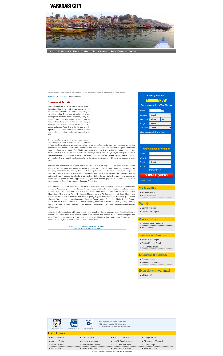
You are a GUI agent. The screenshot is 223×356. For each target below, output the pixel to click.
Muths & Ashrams (89, 348)
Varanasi (51, 97)
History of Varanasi (118, 51)
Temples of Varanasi (152, 235)
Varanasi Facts (57, 341)
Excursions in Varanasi (154, 270)
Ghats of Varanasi (99, 51)
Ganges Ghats (150, 337)
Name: (143, 153)
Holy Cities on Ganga (122, 345)
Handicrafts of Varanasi (151, 263)
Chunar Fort (147, 275)
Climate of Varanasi (90, 337)
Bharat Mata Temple (150, 239)
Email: (143, 158)
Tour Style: (144, 128)
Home (51, 51)
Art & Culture (62, 97)
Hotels (76, 51)
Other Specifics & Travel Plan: (152, 132)
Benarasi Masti (57, 337)
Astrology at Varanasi (78, 226)
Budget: (143, 123)
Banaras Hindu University (152, 224)
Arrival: (143, 111)
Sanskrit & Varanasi (96, 226)
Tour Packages (64, 51)
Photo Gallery (57, 345)
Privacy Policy (127, 351)
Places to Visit (148, 219)
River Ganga (149, 345)
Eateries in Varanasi (121, 337)
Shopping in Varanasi (153, 254)
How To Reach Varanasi (123, 341)
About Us (111, 351)
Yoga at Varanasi (94, 228)
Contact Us (118, 351)
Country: (144, 162)
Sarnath (132, 51)
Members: (144, 119)
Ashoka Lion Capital (150, 211)
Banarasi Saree (148, 259)
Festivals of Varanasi (91, 345)
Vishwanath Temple (150, 247)
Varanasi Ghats (150, 348)
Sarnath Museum (149, 208)
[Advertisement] (111, 72)
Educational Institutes (122, 348)
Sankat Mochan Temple (152, 243)
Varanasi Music (79, 228)
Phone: (143, 166)
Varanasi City (65, 6)
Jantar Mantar (148, 227)
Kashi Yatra (56, 348)
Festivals (85, 51)
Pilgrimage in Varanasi (153, 341)
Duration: (144, 115)
